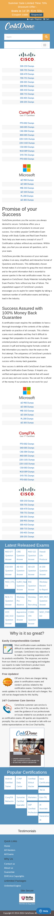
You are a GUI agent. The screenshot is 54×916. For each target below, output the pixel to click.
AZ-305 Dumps (27, 200)
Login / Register (35, 19)
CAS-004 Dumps (27, 131)
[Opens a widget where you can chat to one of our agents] (43, 911)
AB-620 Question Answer (32, 571)
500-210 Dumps (27, 66)
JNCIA (42, 790)
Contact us (9, 864)
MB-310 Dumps (27, 188)
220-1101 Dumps (27, 139)
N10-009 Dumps (27, 151)
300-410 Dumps (27, 90)
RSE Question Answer (32, 586)
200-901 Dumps (27, 86)
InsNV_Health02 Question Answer (24, 586)
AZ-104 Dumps (27, 192)
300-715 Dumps (27, 94)
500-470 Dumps (27, 74)
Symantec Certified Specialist (21, 801)
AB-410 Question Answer (21, 571)
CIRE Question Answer (21, 556)
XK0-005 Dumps (27, 135)
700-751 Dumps (27, 78)
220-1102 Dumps (27, 143)
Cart (47, 19)
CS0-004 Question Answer (9, 571)
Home (7, 846)
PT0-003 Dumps (27, 159)
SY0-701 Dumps (27, 155)
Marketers (32, 798)
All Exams (9, 854)
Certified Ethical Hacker (31, 783)
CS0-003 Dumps (27, 147)
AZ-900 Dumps (27, 180)
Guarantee (9, 872)
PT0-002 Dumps (27, 123)
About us (8, 868)
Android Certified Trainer (9, 783)
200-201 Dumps (27, 102)
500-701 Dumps (27, 70)
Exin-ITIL (43, 798)
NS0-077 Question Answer (9, 556)
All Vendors (9, 850)
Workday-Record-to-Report (43, 586)
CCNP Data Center (19, 783)
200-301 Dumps (27, 82)
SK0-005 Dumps (27, 127)
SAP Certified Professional (33, 809)
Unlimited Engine (12, 886)
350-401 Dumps (27, 98)
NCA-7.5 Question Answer (9, 601)
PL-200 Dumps (27, 196)
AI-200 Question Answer (43, 571)
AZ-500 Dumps (27, 184)
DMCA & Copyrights (14, 876)
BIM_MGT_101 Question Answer (45, 601)
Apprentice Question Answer (21, 616)
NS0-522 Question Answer (32, 556)
